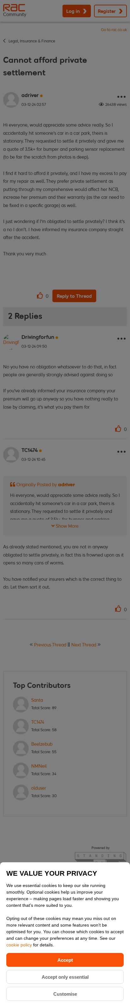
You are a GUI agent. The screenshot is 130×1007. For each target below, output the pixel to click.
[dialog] (65, 934)
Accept (65, 960)
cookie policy (19, 944)
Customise (65, 994)
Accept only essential (65, 977)
